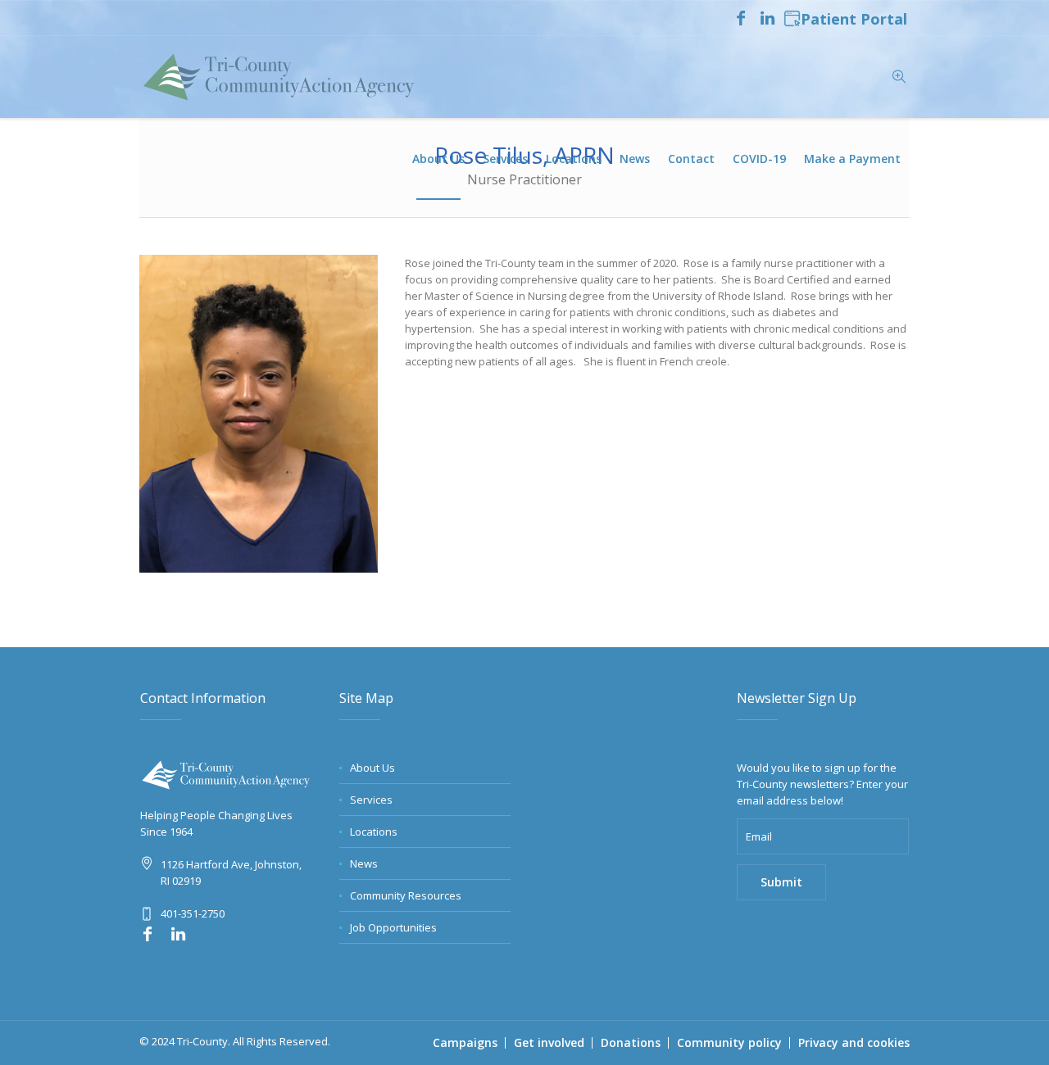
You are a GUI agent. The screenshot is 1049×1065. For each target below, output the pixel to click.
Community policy (729, 1042)
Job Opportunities (393, 927)
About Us (372, 767)
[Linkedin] (767, 18)
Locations (373, 831)
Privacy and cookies (854, 1042)
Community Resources (405, 895)
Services (371, 799)
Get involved (549, 1042)
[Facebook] (741, 18)
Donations (631, 1042)
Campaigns (465, 1042)
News (364, 863)
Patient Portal (854, 20)
